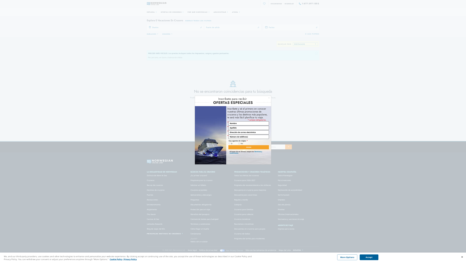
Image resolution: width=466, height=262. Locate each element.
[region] (233, 257)
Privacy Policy (130, 259)
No (242, 143)
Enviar (248, 147)
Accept (369, 257)
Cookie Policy (116, 259)
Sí (231, 143)
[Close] (462, 257)
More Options (347, 257)
